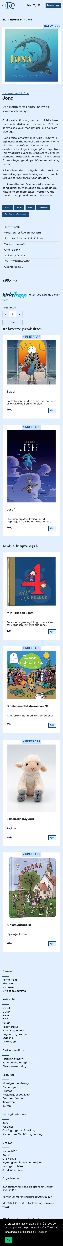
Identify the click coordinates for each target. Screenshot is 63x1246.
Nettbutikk (16, 20)
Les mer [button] (42, 1232)
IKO (4, 20)
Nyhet (6, 1008)
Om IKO (7, 1143)
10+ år (7, 208)
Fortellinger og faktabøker (15, 214)
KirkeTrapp (9, 1042)
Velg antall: (9, 308)
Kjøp (12, 322)
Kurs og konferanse (14, 1114)
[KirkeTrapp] (31, 55)
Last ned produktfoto (15, 93)
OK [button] (8, 1240)
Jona (29, 20)
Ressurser (8, 1075)
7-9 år (19, 208)
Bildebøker (43, 208)
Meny (50, 5)
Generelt (8, 971)
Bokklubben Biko (13, 1050)
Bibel (30, 208)
